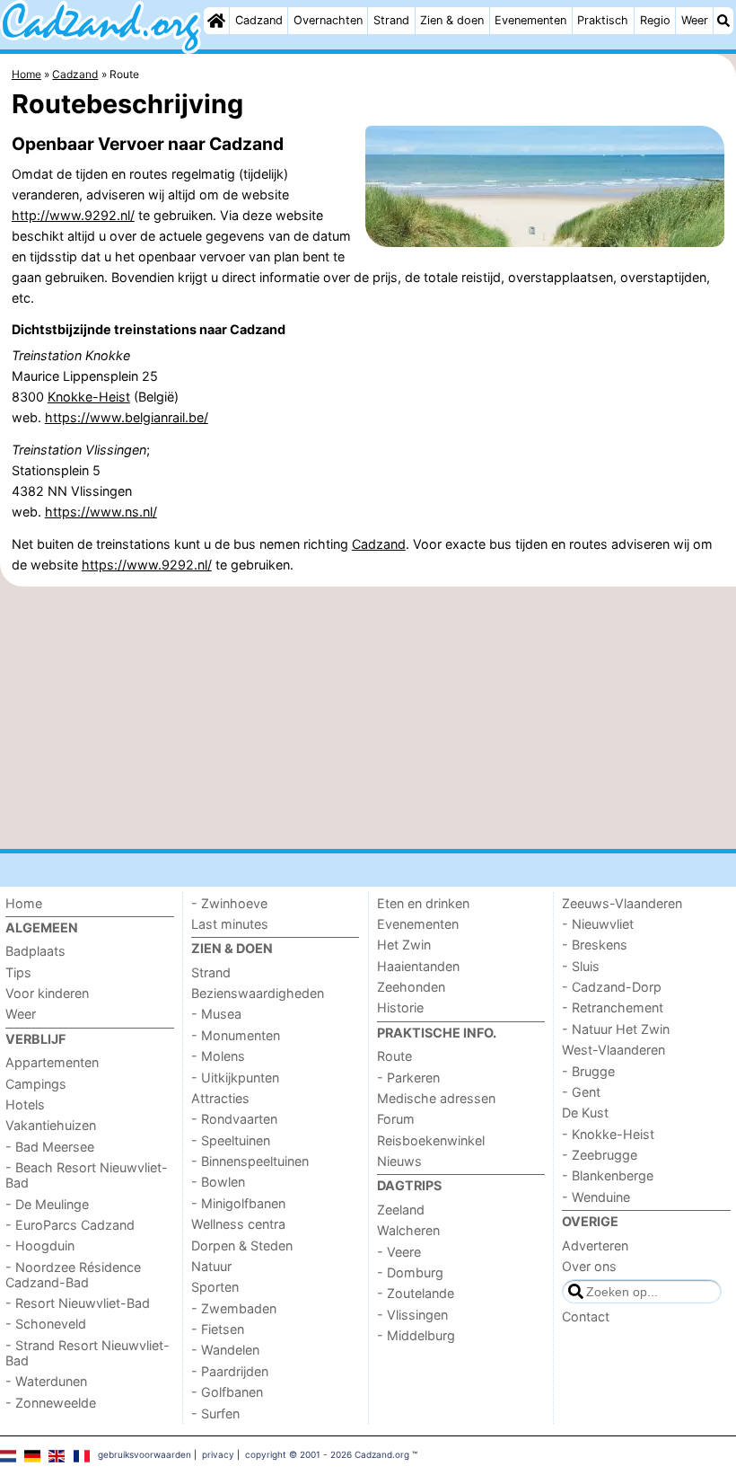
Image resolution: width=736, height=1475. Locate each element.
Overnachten (328, 20)
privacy (218, 1454)
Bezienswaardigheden (257, 993)
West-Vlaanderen (613, 1049)
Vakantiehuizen (50, 1125)
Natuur (211, 1266)
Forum (396, 1118)
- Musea (216, 1013)
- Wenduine (596, 1197)
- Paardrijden (229, 1371)
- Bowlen (218, 1181)
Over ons (589, 1266)
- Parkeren (408, 1077)
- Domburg (410, 1272)
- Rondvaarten (234, 1118)
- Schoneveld (45, 1323)
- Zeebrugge (599, 1154)
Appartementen (52, 1062)
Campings (35, 1083)
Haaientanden (418, 966)
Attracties (220, 1098)
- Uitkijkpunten (235, 1077)
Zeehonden (411, 986)
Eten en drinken (423, 903)
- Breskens (594, 944)
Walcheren (408, 1230)
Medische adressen (436, 1098)
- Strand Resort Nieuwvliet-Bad (87, 1353)
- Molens (218, 1056)
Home (23, 903)
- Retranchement (612, 1007)
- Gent (581, 1092)
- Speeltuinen (230, 1140)
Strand (391, 20)
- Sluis (581, 966)
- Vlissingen (412, 1314)
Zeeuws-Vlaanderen (622, 903)
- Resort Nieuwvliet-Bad (77, 1303)
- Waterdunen (46, 1381)
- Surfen (215, 1413)
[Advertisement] (368, 717)
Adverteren (595, 1245)
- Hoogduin (39, 1245)
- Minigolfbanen (238, 1203)
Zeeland (401, 1209)
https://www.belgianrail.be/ (126, 417)
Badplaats (35, 950)
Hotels (25, 1104)
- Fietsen (217, 1329)
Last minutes (229, 924)
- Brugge (588, 1071)
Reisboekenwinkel (431, 1140)
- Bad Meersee (49, 1146)
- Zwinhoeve (229, 903)
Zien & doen (452, 20)
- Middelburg (416, 1335)
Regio (655, 20)
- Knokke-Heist (608, 1134)
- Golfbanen (227, 1392)
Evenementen (530, 20)
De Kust (585, 1112)
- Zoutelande (415, 1293)
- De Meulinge (47, 1204)
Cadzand (259, 20)
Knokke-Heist (89, 396)
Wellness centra (238, 1224)
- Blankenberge (607, 1175)
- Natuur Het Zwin (616, 1029)
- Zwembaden (233, 1308)
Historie (400, 1007)
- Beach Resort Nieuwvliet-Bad (86, 1175)
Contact (585, 1316)
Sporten (215, 1286)
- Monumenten (235, 1035)
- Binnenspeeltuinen (250, 1161)
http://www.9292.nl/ (73, 215)
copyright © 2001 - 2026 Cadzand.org (327, 1454)
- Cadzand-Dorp (612, 986)
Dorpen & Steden (242, 1245)
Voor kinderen (47, 993)
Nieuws (399, 1161)
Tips (18, 972)
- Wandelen (225, 1349)
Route (394, 1056)
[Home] (216, 20)
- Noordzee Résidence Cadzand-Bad (73, 1274)
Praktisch (602, 20)
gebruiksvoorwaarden (144, 1454)
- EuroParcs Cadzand (70, 1224)
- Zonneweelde (50, 1402)
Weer (694, 20)
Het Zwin (404, 944)
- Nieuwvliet (598, 924)
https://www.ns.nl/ (101, 511)
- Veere (399, 1251)
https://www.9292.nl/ (147, 564)
